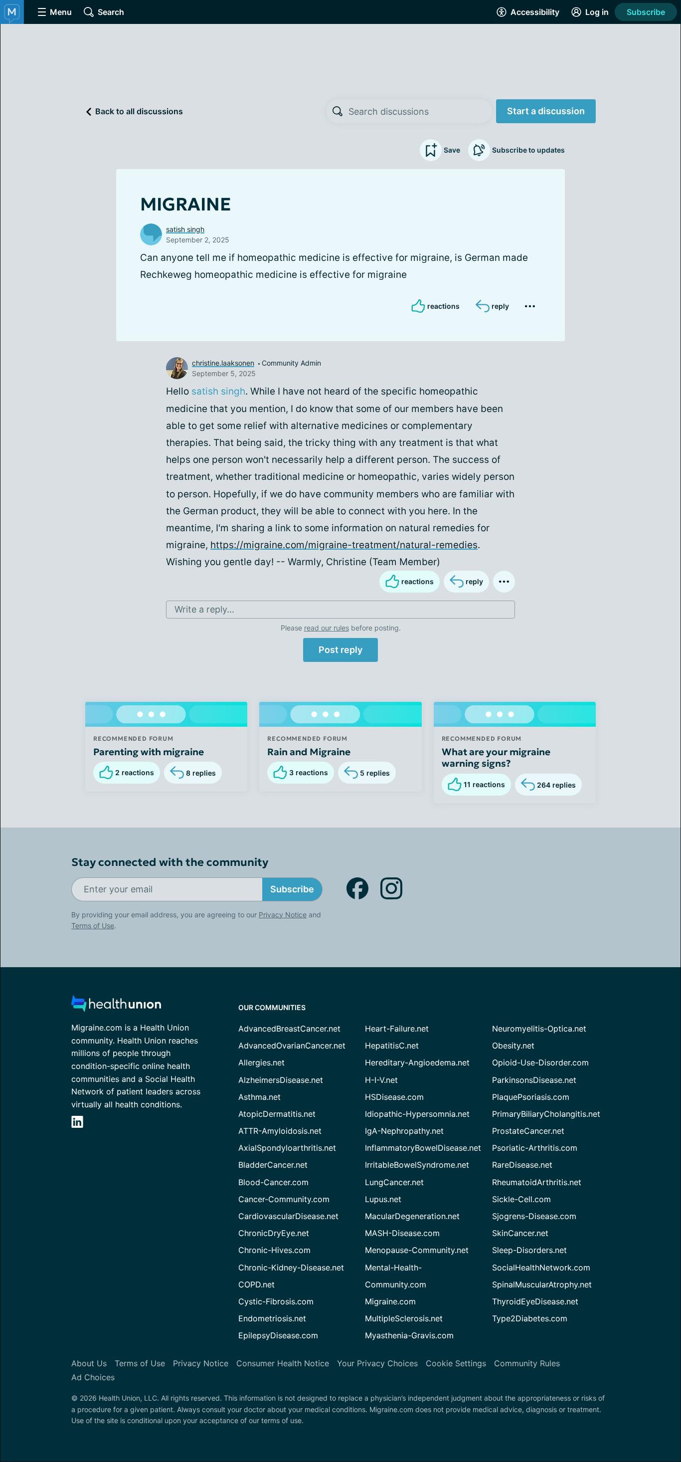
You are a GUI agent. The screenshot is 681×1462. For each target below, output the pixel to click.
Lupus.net (383, 1199)
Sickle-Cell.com (521, 1199)
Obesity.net (513, 1045)
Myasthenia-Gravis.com (409, 1335)
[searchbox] (420, 111)
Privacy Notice (283, 914)
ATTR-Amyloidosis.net (280, 1131)
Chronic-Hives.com (274, 1250)
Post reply (340, 649)
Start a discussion (546, 111)
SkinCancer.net (520, 1233)
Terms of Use (92, 925)
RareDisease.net (522, 1165)
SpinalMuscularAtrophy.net (542, 1284)
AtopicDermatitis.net (277, 1114)
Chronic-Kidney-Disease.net (291, 1267)
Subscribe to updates (528, 150)
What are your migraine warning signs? (496, 758)
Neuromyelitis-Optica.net (539, 1029)
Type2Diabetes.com (529, 1318)
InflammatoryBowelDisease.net (423, 1148)
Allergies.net (261, 1062)
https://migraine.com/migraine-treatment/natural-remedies (344, 545)
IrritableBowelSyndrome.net (417, 1165)
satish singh (185, 229)
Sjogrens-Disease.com (534, 1216)
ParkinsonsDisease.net (534, 1080)
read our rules (326, 628)
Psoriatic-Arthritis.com (534, 1148)
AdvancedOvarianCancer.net (291, 1045)
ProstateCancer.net (528, 1131)
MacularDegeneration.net (412, 1216)
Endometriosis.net (272, 1318)
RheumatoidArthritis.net (536, 1182)
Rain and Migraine (308, 752)
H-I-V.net (381, 1080)
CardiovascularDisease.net (288, 1216)
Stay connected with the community (169, 862)
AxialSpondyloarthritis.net (287, 1148)
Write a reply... (204, 609)
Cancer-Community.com (284, 1199)
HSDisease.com (394, 1097)
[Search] (337, 111)
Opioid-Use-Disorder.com (540, 1062)
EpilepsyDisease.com (278, 1335)
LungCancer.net (394, 1182)
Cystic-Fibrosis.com (276, 1301)
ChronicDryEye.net (273, 1233)
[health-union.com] (116, 1006)
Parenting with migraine (148, 752)
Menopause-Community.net (417, 1250)
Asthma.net (259, 1097)
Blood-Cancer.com (273, 1182)
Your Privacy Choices (377, 1363)
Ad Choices (93, 1377)
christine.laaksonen (223, 363)
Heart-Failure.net (397, 1029)
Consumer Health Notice (282, 1363)
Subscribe (646, 12)
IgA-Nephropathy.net (404, 1131)
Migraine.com (390, 1301)
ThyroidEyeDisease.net (535, 1301)
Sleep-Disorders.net (529, 1250)
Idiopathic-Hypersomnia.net (417, 1114)
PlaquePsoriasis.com (530, 1097)
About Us (89, 1363)
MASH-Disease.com (402, 1233)
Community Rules (527, 1363)
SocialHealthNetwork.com (541, 1267)
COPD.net (256, 1284)
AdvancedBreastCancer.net (289, 1029)
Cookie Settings (456, 1363)
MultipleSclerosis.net (404, 1318)
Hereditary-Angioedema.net (417, 1062)
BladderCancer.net (273, 1165)
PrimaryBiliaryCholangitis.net (546, 1114)
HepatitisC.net (392, 1045)
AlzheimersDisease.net (280, 1080)
